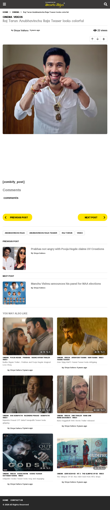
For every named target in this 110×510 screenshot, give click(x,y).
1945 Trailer (77, 415)
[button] (4, 4)
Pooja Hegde (15, 357)
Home (5, 500)
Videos (18, 17)
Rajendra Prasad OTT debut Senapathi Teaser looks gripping (24, 422)
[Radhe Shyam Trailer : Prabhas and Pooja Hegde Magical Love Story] (28, 336)
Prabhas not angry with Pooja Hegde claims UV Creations (67, 248)
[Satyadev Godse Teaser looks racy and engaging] (28, 452)
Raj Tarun (67, 232)
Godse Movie (22, 473)
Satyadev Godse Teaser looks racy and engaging (23, 479)
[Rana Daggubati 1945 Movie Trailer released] (82, 394)
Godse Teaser (36, 473)
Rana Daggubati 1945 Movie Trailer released (75, 421)
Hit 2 (79, 473)
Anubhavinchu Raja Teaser (43, 232)
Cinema (7, 17)
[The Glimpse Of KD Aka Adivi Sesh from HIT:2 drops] (82, 452)
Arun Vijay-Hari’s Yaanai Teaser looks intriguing (77, 362)
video (80, 232)
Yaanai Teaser (63, 359)
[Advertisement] (55, 157)
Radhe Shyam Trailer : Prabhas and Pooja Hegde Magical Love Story (27, 364)
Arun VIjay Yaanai (79, 357)
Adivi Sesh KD (70, 473)
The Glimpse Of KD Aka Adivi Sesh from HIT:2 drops (78, 477)
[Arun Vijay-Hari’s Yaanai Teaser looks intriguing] (82, 336)
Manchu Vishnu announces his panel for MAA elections (66, 283)
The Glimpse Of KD (90, 473)
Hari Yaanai (92, 357)
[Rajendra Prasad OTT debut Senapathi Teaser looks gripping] (28, 394)
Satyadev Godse (10, 475)
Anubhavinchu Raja (15, 232)
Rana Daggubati (64, 417)
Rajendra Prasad (31, 415)
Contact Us (16, 500)
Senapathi (45, 415)
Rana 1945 (87, 415)
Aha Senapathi (16, 415)
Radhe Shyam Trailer (41, 357)
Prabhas (26, 357)
